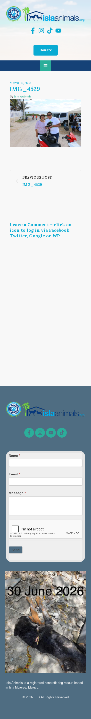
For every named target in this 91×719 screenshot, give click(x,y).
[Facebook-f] (29, 433)
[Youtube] (51, 433)
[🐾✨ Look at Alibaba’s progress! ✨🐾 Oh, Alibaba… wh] (45, 625)
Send (16, 550)
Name (14, 456)
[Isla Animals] (45, 14)
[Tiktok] (62, 433)
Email (14, 474)
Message (17, 493)
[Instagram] (40, 433)
